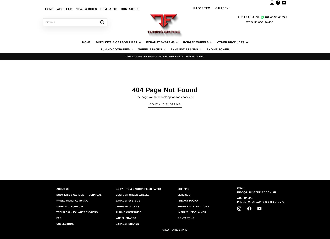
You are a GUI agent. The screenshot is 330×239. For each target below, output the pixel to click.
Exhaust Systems (128, 200)
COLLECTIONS (65, 223)
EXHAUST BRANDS (185, 49)
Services (184, 194)
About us (62, 189)
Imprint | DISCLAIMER (192, 212)
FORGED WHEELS (196, 42)
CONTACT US (130, 9)
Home (86, 42)
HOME (49, 9)
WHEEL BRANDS (150, 49)
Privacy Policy (188, 200)
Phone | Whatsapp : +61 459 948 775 (260, 201)
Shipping (184, 189)
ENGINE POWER (218, 49)
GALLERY (222, 8)
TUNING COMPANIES (116, 49)
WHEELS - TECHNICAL (70, 206)
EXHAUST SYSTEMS (160, 42)
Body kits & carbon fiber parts (138, 189)
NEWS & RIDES (86, 9)
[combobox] (75, 22)
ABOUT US (64, 9)
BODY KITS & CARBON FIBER (117, 42)
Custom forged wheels (133, 194)
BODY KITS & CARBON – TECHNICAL (79, 194)
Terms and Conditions (193, 206)
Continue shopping (165, 104)
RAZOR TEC (201, 8)
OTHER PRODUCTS (231, 42)
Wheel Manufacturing (72, 200)
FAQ (59, 218)
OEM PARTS (108, 9)
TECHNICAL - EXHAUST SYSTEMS (77, 212)
